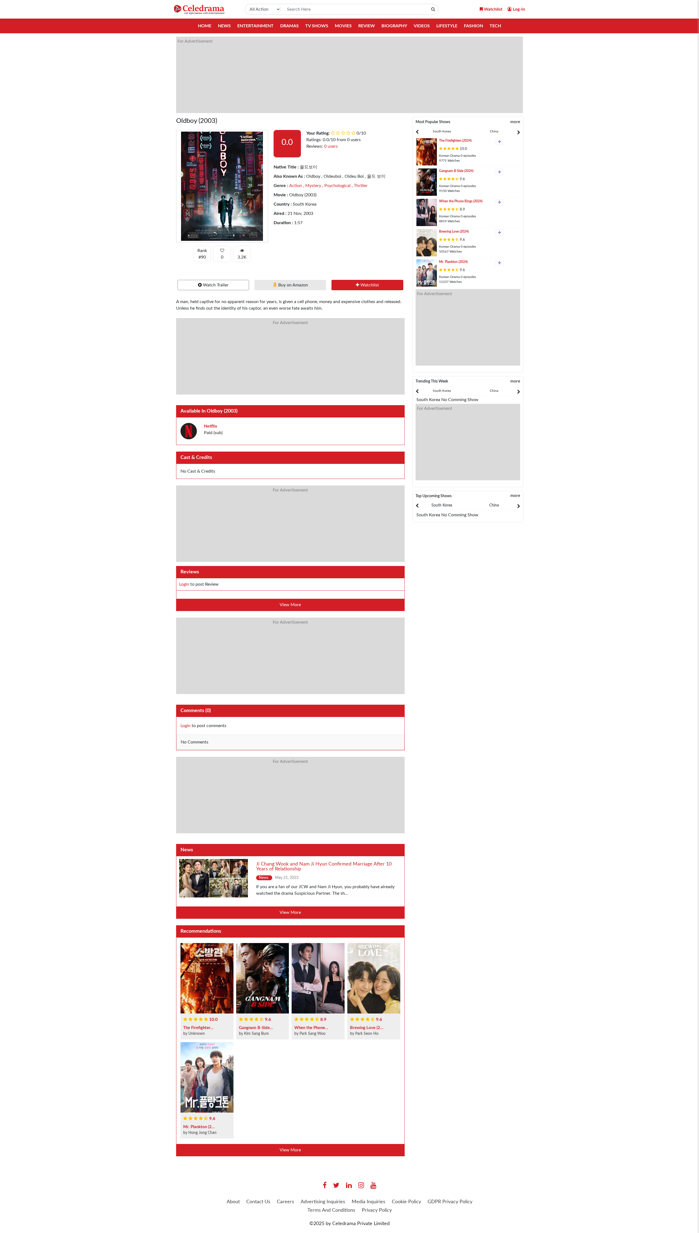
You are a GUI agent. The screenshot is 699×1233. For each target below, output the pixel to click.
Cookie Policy (406, 1201)
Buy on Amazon (292, 285)
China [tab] (494, 131)
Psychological (337, 185)
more (515, 122)
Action (295, 185)
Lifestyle (446, 26)
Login (184, 584)
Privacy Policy (377, 1210)
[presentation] (442, 131)
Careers (285, 1201)
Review (366, 26)
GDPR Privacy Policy (450, 1201)
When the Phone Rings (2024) (460, 201)
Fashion (473, 26)
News (224, 26)
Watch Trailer (215, 285)
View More (290, 605)
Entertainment (255, 26)
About (233, 1201)
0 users (331, 146)
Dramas (289, 26)
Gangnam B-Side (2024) (456, 171)
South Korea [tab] (442, 131)
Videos (422, 26)
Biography (394, 26)
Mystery (312, 185)
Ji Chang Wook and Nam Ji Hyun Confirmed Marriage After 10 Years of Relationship (324, 867)
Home (204, 26)
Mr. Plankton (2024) (453, 261)
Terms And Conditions (331, 1210)
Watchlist (369, 285)
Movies (343, 26)
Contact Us (258, 1201)
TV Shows (316, 26)
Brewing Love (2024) (454, 231)
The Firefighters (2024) (455, 140)
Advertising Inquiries (323, 1201)
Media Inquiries (368, 1201)
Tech (495, 26)
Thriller (360, 185)
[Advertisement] (340, 75)
